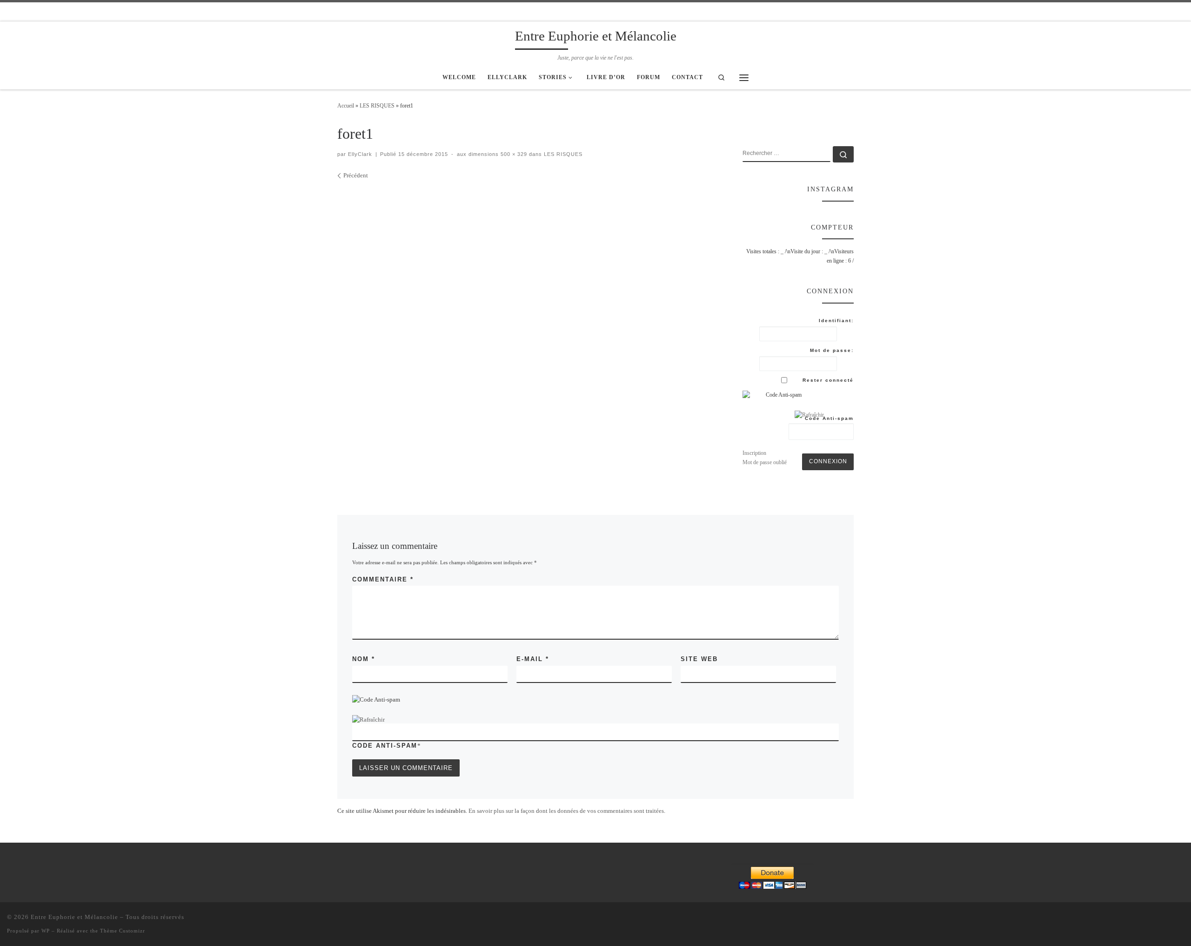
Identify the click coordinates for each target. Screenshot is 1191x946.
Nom (363, 658)
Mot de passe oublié (765, 462)
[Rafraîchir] (368, 719)
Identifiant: (836, 320)
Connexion (828, 461)
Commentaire (383, 579)
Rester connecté (828, 380)
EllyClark (360, 154)
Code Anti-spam (384, 745)
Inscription (754, 453)
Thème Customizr (122, 930)
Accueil (345, 105)
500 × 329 (513, 154)
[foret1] (529, 262)
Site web (699, 658)
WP (45, 930)
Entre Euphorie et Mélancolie (74, 916)
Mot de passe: (832, 350)
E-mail (532, 658)
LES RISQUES (377, 105)
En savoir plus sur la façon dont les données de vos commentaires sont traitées (566, 810)
